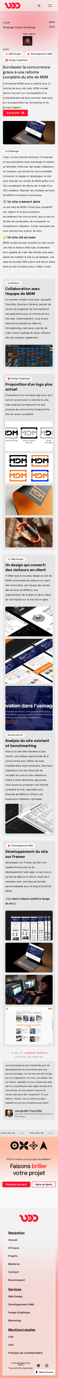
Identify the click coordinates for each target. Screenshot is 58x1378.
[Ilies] (27, 41)
